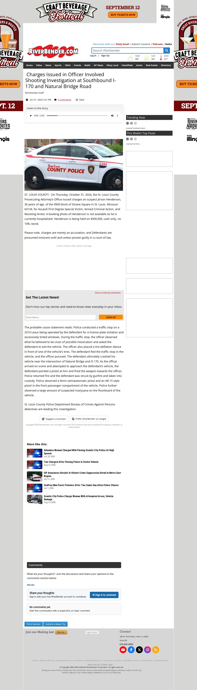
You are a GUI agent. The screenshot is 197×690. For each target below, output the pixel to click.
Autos (139, 65)
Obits (68, 65)
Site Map (118, 660)
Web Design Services (93, 660)
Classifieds (127, 65)
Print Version (33, 624)
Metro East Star (94, 664)
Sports (58, 65)
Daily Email (122, 44)
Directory (166, 65)
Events (77, 65)
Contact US (108, 660)
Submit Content (141, 44)
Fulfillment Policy (161, 660)
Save (81, 99)
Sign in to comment (105, 594)
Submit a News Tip (55, 624)
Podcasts (158, 44)
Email (95, 632)
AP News (98, 65)
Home (29, 65)
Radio (168, 44)
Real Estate (152, 65)
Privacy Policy (147, 660)
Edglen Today (107, 664)
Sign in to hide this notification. (108, 292)
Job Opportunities (62, 660)
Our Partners (77, 660)
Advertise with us (103, 44)
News (48, 65)
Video (39, 65)
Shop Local (112, 65)
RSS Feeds (128, 660)
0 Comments (64, 99)
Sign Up (105, 55)
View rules (30, 585)
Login (88, 632)
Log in (93, 55)
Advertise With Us (46, 660)
